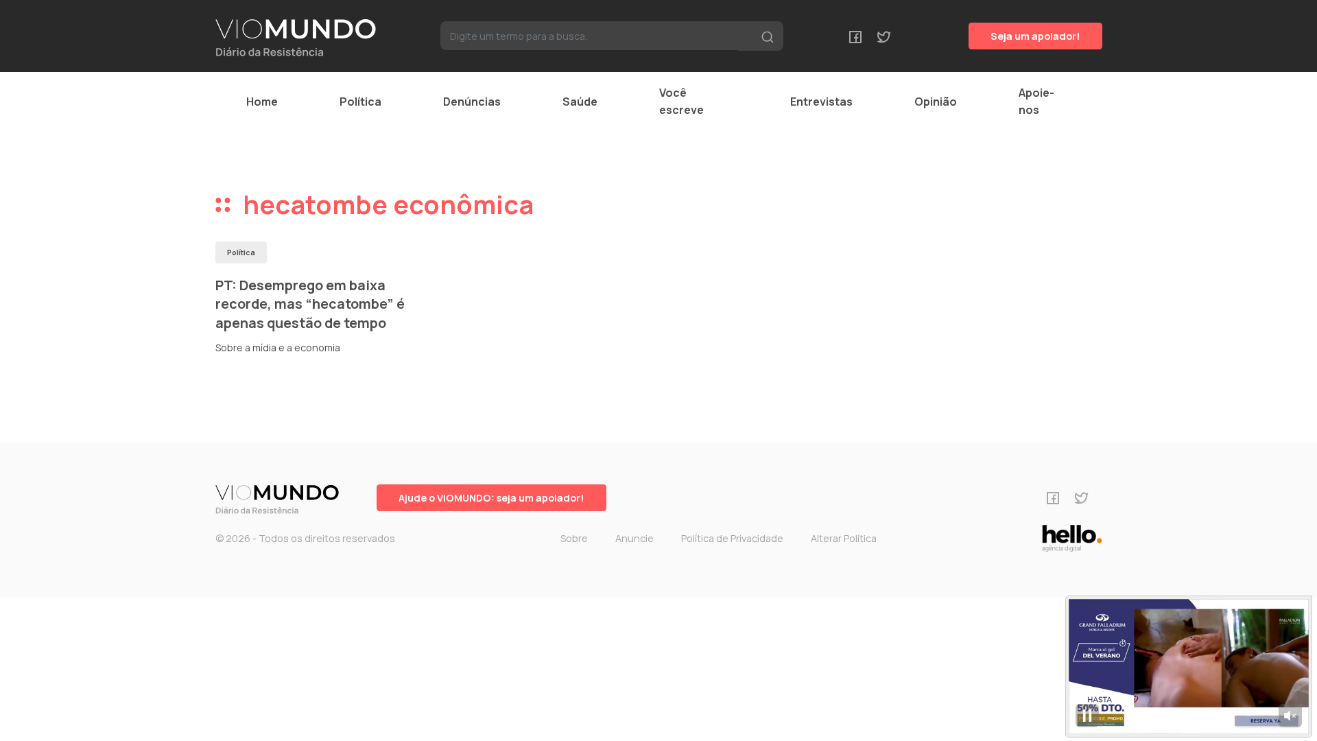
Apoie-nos (1036, 101)
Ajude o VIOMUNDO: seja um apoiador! (491, 497)
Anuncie (634, 538)
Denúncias (472, 101)
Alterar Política (844, 538)
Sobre (574, 538)
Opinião (935, 101)
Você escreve (681, 101)
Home (262, 101)
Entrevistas (821, 101)
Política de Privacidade (732, 538)
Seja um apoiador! (1035, 36)
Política (360, 101)
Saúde (579, 101)
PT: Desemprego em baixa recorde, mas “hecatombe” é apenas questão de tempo (310, 304)
